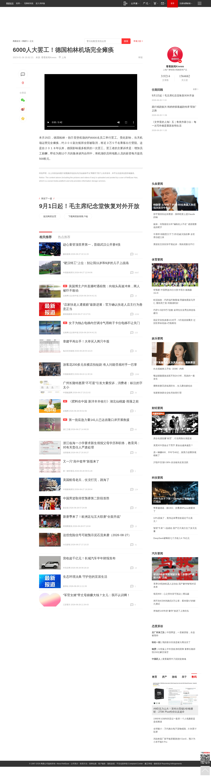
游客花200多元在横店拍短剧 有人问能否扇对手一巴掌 (100, 364)
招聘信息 (93, 764)
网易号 (25, 41)
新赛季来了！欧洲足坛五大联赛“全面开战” (92, 516)
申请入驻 (137, 41)
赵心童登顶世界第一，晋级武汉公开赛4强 (91, 244)
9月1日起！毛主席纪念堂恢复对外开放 (89, 206)
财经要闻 (157, 408)
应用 (18, 3)
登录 (172, 3)
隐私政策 (111, 764)
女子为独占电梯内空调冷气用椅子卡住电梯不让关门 (104, 323)
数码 (194, 676)
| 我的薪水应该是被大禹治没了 (171, 642)
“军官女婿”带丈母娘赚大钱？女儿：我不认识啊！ (96, 595)
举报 (140, 57)
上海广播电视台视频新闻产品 (175, 70)
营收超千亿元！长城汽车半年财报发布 (89, 558)
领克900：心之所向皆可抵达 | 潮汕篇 (171, 594)
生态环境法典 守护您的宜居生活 (85, 576)
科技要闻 (157, 477)
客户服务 (102, 764)
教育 (154, 676)
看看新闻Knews (48, 57)
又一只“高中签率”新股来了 (81, 461)
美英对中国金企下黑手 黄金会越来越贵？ (173, 445)
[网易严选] (146, 3)
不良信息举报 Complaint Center (129, 764)
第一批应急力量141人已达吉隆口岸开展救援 (99, 420)
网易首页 (10, 3)
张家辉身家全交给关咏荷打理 (167, 393)
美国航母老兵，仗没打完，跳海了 (86, 480)
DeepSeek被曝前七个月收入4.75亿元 (171, 538)
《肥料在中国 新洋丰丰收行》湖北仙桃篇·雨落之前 (104, 401)
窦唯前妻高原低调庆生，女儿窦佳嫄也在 (172, 386)
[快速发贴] (23, 74)
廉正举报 (148, 764)
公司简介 (74, 764)
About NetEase (63, 764)
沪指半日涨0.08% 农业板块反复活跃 (170, 462)
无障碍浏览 (28, 3)
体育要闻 (157, 259)
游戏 (174, 676)
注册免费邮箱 (185, 3)
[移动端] (125, 3)
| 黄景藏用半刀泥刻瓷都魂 (169, 659)
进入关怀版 (40, 3)
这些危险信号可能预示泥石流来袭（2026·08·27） (97, 535)
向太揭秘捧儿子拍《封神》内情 (168, 369)
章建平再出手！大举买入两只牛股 (86, 341)
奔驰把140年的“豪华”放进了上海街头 (171, 611)
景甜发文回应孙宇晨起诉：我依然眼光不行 (173, 244)
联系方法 (83, 764)
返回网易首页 (49, 216)
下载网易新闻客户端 (78, 216)
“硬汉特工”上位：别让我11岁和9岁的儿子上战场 (96, 263)
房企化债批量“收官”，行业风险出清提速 (172, 438)
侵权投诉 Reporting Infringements (168, 764)
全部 (195, 89)
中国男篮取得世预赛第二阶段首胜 (86, 498)
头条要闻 (157, 183)
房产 (164, 676)
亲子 (184, 676)
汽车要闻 (157, 553)
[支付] (155, 3)
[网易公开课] (135, 3)
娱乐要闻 (157, 338)
